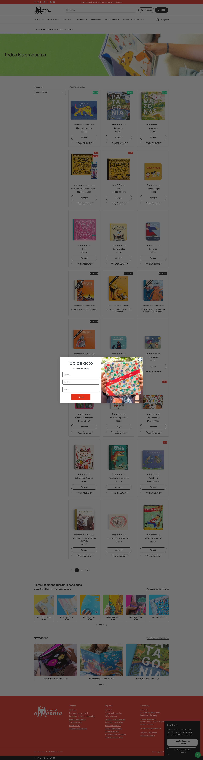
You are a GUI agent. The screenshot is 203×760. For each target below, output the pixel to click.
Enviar (81, 397)
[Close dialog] (140, 359)
